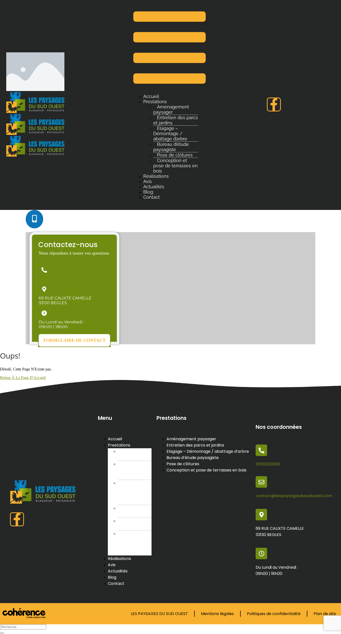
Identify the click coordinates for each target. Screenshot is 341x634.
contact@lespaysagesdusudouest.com (294, 496)
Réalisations (156, 176)
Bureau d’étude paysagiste (171, 147)
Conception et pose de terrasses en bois (175, 166)
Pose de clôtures (127, 524)
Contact (151, 197)
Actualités (153, 186)
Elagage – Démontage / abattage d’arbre (170, 133)
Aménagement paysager (171, 109)
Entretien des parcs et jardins (175, 120)
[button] (74, 340)
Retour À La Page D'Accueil (23, 377)
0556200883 (51, 278)
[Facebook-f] (274, 104)
